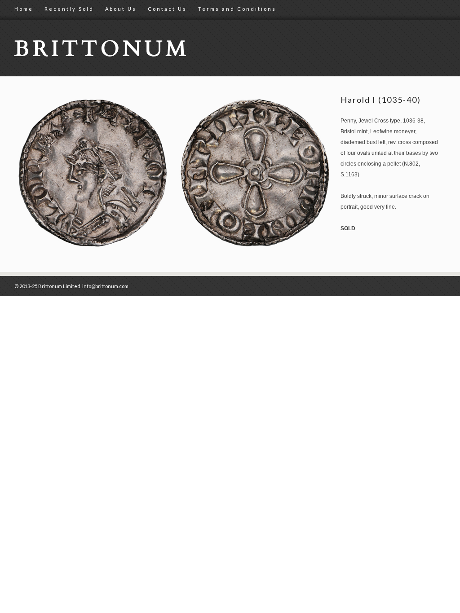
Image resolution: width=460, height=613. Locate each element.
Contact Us (167, 9)
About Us (121, 9)
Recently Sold (69, 9)
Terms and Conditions (237, 9)
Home (23, 9)
